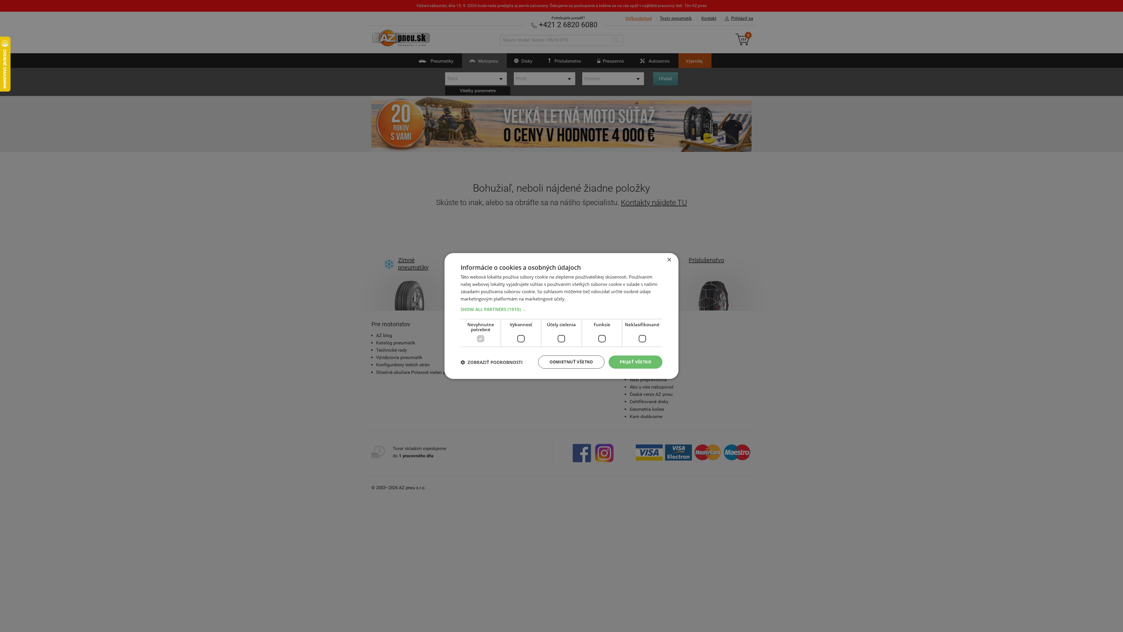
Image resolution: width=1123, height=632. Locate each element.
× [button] (669, 260)
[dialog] (561, 316)
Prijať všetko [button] (635, 362)
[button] (561, 309)
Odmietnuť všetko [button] (571, 362)
